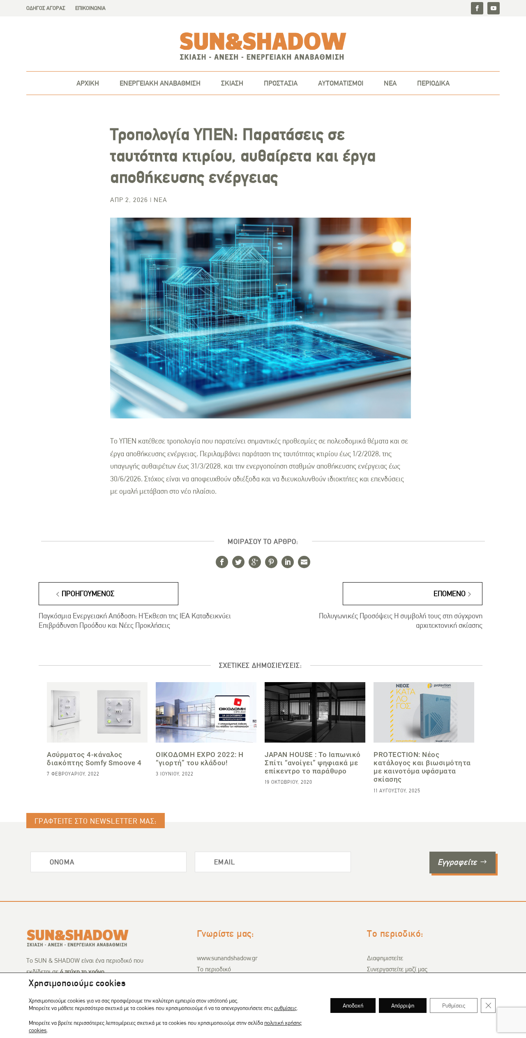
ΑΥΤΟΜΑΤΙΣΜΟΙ (340, 83)
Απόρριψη (402, 1005)
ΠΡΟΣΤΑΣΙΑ (281, 83)
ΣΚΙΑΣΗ (232, 83)
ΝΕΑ (390, 83)
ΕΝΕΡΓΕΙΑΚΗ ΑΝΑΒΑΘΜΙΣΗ (160, 83)
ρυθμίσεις (285, 1008)
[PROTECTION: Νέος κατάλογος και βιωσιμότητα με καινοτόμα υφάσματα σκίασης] (424, 712)
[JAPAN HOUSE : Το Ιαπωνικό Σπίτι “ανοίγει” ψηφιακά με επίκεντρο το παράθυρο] (315, 712)
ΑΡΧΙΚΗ (87, 83)
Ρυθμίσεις (453, 1005)
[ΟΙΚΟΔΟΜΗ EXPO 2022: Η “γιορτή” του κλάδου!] (206, 712)
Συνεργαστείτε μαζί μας (397, 969)
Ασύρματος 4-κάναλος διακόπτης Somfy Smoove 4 (94, 758)
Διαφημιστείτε (385, 958)
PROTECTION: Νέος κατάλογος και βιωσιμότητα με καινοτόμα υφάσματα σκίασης (422, 767)
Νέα (160, 200)
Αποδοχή (353, 1005)
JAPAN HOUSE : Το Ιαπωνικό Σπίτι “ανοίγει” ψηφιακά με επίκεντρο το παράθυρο (313, 762)
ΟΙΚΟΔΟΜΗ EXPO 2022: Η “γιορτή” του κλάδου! (200, 758)
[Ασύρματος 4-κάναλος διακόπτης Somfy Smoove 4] (97, 712)
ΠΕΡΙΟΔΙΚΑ (433, 83)
